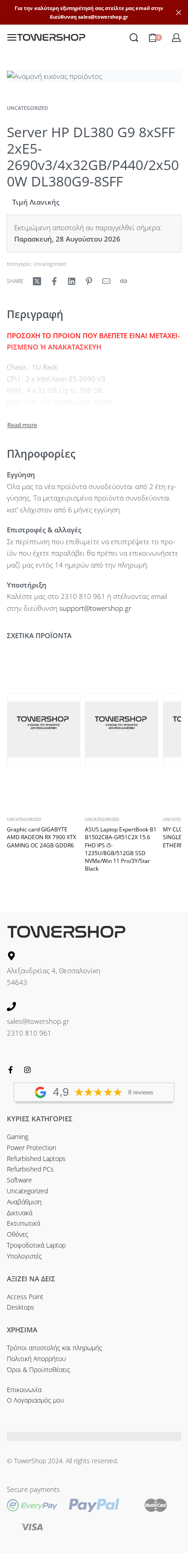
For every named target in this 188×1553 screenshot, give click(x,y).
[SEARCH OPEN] (134, 37)
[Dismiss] (178, 12)
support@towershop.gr (95, 608)
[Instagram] (27, 1069)
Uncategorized (27, 107)
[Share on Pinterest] (89, 281)
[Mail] (106, 281)
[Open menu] (12, 37)
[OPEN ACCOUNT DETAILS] (176, 37)
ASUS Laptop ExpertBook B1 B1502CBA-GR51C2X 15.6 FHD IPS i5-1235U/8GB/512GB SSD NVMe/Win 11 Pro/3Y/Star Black (121, 849)
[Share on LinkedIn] (72, 281)
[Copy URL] (124, 281)
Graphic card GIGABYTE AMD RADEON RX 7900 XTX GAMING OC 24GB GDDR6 (41, 837)
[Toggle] (22, 425)
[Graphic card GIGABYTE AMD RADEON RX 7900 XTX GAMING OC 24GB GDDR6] (43, 729)
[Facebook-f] (10, 1069)
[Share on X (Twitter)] (37, 281)
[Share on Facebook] (54, 281)
